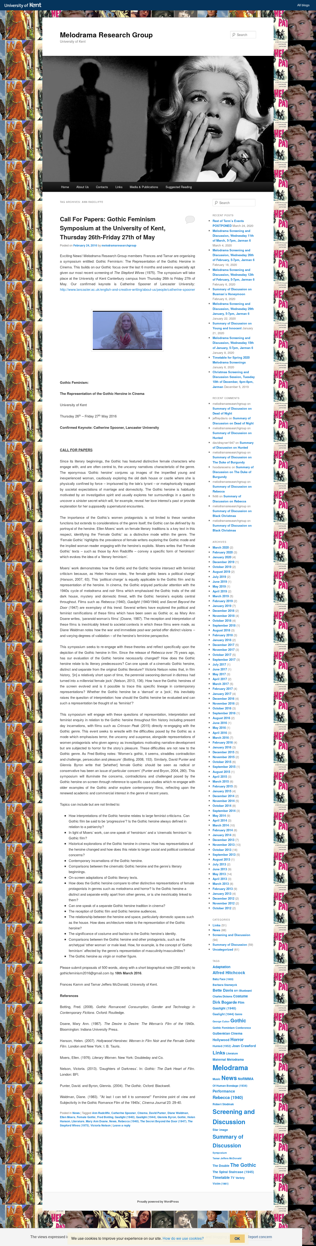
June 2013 (220, 869)
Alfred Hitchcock (229, 972)
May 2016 (219, 727)
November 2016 (224, 703)
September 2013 (224, 854)
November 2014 (224, 801)
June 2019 (220, 581)
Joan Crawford (244, 1045)
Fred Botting (105, 1117)
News (76, 1113)
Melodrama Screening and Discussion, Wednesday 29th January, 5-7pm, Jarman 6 (233, 308)
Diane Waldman (177, 1113)
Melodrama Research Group (106, 34)
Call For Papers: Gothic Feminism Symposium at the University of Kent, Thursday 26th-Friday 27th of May (112, 228)
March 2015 (221, 781)
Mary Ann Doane (97, 1121)
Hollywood (221, 1039)
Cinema (142, 1113)
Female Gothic (86, 1117)
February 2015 (223, 786)
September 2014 (224, 810)
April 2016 (220, 732)
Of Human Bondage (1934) (230, 1086)
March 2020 (221, 547)
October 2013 (222, 849)
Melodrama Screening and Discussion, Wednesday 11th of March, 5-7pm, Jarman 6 (233, 235)
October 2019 (222, 566)
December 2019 (223, 562)
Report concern (259, 1237)
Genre (238, 1014)
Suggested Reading (179, 187)
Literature (77, 1121)
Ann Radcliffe (101, 1113)
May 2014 (219, 815)
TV (233, 1178)
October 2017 (222, 654)
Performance (224, 1091)
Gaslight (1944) (146, 1117)
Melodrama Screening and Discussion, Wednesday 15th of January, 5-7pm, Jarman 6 (233, 343)
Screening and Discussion (231, 935)
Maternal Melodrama (228, 1059)
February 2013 (223, 888)
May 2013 (219, 874)
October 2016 (222, 708)
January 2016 (222, 747)
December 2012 (223, 898)
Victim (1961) (221, 1184)
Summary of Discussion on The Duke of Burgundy (233, 472)
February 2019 (223, 601)
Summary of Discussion (230, 944)
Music (216, 1079)
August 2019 (221, 571)
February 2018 (223, 635)
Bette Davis (223, 990)
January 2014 (222, 835)
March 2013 (221, 883)
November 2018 (224, 615)
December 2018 (223, 610)
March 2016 (221, 737)
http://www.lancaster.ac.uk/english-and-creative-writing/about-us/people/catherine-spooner (127, 289)
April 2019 (220, 591)
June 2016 (220, 723)
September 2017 (224, 659)
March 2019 (221, 596)
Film (241, 1002)
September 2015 (224, 766)
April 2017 (220, 679)
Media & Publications (144, 187)
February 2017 (223, 688)
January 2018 (222, 640)
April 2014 (220, 820)
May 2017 (219, 674)
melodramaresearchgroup (119, 245)
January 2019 (222, 605)
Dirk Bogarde (225, 1002)
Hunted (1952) (222, 1046)
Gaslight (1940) (125, 1117)
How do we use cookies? (183, 1238)
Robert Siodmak (223, 1104)
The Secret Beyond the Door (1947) (163, 1121)
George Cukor (221, 1021)
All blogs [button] (303, 5)
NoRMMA (246, 1078)
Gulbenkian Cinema (227, 1033)
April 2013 (220, 879)
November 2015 (224, 757)
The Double (221, 1165)
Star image (220, 1130)
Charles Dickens (222, 996)
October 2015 (222, 762)
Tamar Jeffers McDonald (227, 1158)
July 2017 (219, 664)
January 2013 (222, 893)
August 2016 (221, 718)
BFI (236, 990)
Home (65, 187)
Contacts (102, 187)
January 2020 (222, 557)
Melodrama (230, 1067)
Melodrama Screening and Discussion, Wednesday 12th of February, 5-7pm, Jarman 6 (233, 274)
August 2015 (221, 771)
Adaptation (221, 966)
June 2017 (220, 669)
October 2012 (222, 908)
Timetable (221, 1177)
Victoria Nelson (100, 1125)
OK (237, 1238)
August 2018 (221, 630)
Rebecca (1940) (128, 1121)
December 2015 (223, 752)
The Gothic (243, 1164)
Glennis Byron (166, 1117)
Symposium (220, 1152)
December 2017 (223, 645)
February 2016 (223, 742)
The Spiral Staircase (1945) (233, 1171)
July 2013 (219, 864)
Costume (240, 996)
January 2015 (222, 791)
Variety (240, 1178)
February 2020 (223, 552)
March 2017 (221, 684)
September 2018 (224, 625)
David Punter (157, 1113)
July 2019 (219, 576)
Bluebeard (245, 991)
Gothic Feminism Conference (232, 1028)
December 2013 (223, 840)
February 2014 (223, 830)
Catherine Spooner (123, 1113)
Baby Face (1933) (223, 979)
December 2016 (223, 698)
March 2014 (221, 825)
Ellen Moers (67, 1117)
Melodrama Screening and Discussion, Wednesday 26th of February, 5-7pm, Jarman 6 (233, 255)
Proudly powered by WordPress (158, 1201)
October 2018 (222, 620)
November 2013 (224, 844)
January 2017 (222, 693)
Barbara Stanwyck (225, 985)
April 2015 (220, 776)
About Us (82, 187)
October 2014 (222, 805)
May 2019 (219, 586)
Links (119, 187)
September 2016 (224, 713)
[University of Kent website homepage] (24, 5)
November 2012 (224, 903)
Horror (237, 1039)
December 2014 (223, 796)
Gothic (181, 1117)
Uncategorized (223, 949)
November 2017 (224, 649)
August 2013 (221, 859)
